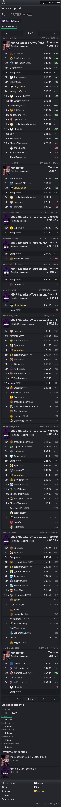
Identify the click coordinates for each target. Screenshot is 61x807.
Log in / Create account (50, 2)
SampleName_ (13, 21)
